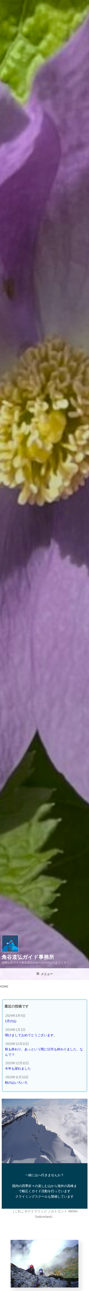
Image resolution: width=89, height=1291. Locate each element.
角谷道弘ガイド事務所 (28, 957)
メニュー (47, 974)
